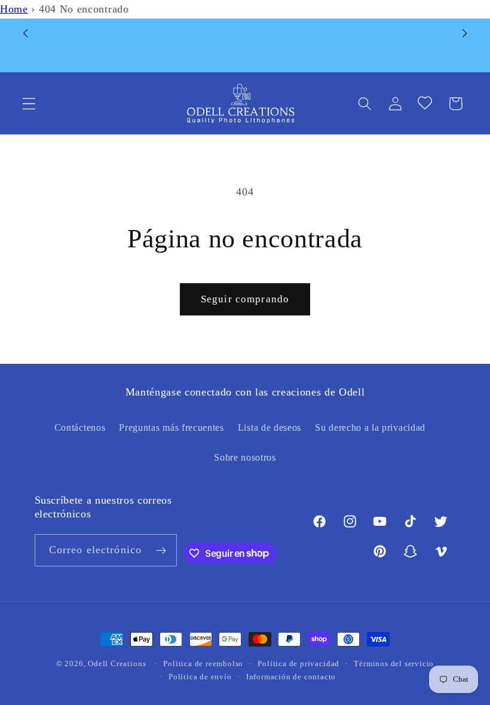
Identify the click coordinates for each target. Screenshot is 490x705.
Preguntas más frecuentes (171, 427)
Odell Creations (117, 664)
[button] (29, 103)
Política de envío (200, 677)
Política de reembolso (203, 664)
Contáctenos (80, 427)
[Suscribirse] (161, 550)
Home (14, 9)
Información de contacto (291, 677)
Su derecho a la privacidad (370, 427)
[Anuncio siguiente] (464, 33)
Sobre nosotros (245, 457)
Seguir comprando (245, 299)
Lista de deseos (269, 427)
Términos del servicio (394, 664)
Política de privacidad (298, 664)
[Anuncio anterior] (25, 33)
